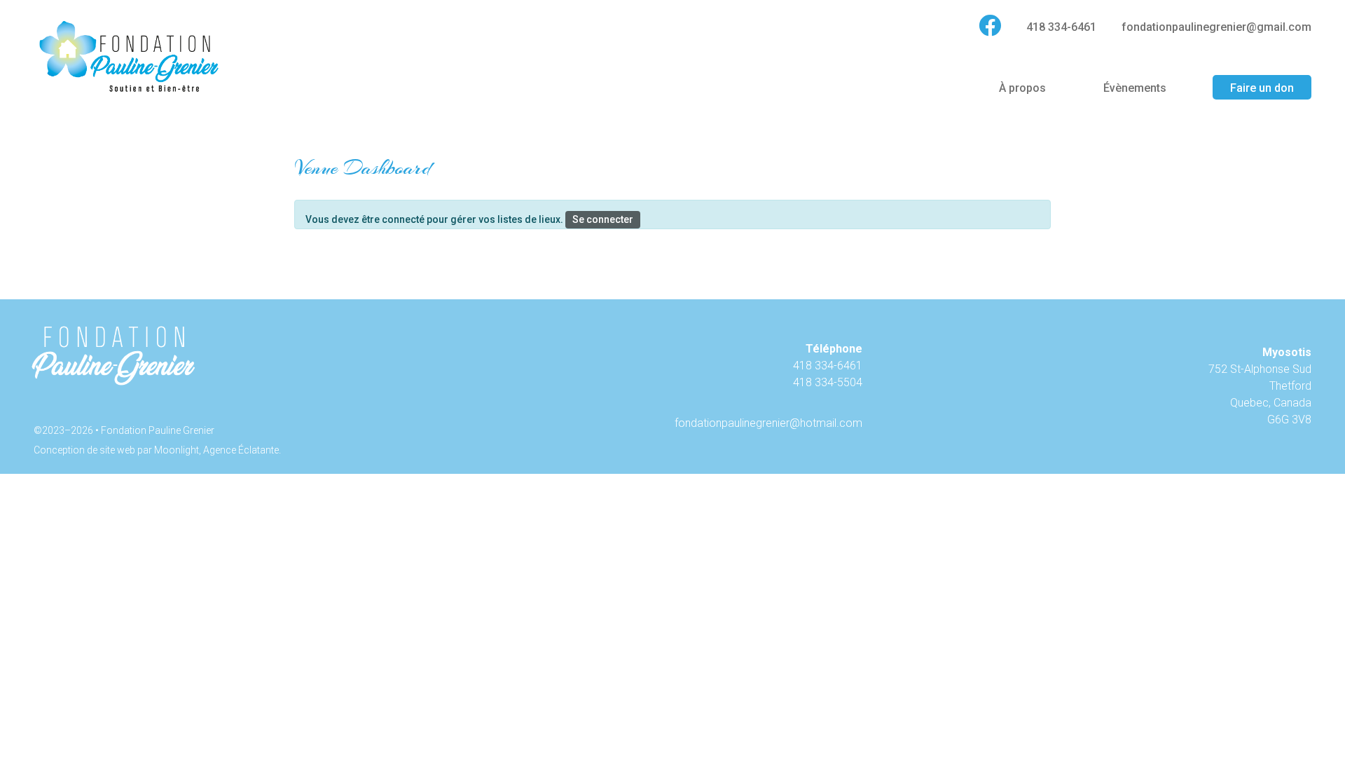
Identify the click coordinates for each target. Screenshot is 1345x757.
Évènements (1134, 88)
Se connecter (602, 219)
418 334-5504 (827, 382)
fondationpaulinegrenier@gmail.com (1216, 27)
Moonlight (176, 450)
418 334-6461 (1061, 27)
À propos (1022, 88)
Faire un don (1262, 88)
